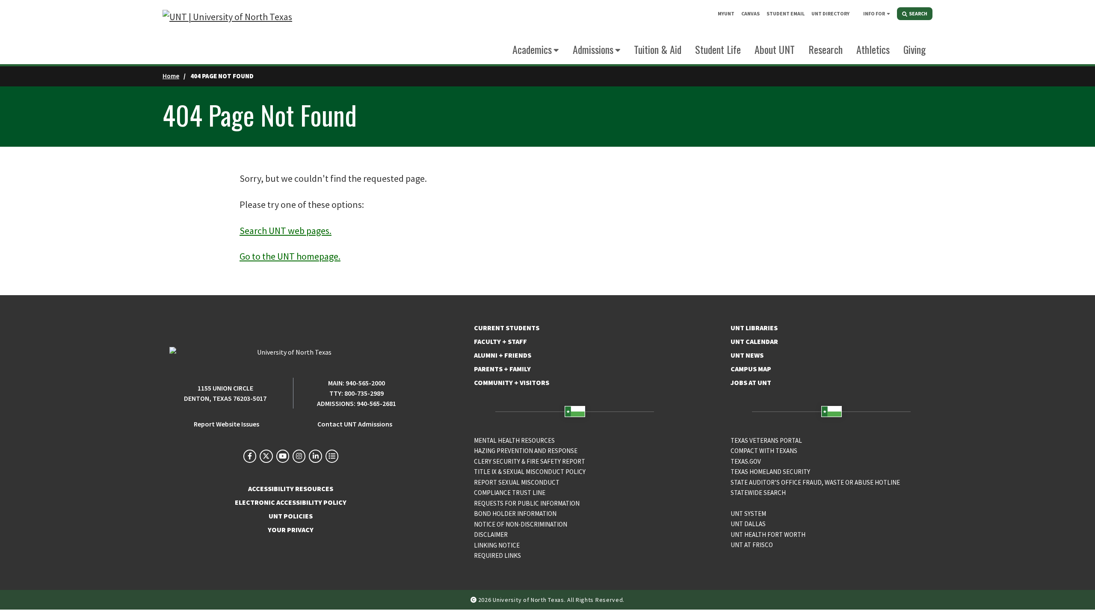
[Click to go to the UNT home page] (227, 32)
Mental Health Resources (514, 440)
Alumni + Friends (502, 355)
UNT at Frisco (752, 545)
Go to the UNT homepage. (290, 256)
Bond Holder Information (515, 513)
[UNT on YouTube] (282, 456)
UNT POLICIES (291, 516)
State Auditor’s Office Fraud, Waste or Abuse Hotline (815, 482)
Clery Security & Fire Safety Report (529, 461)
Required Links (497, 555)
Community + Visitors (511, 382)
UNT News (747, 355)
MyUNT (726, 13)
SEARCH (917, 13)
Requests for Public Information (527, 503)
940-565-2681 (376, 403)
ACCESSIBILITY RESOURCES (290, 488)
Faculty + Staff (500, 341)
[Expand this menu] (888, 13)
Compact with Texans (764, 451)
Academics (532, 49)
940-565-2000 (365, 383)
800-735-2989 (364, 393)
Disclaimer (491, 534)
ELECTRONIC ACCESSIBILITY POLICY (290, 502)
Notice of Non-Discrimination (520, 524)
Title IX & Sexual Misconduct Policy (530, 472)
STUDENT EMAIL (785, 13)
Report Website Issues (226, 424)
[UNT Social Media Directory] (332, 456)
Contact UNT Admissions (354, 424)
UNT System (748, 513)
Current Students (506, 327)
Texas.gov (746, 461)
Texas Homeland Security (770, 472)
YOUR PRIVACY (291, 529)
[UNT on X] (266, 456)
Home (171, 76)
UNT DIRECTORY (830, 13)
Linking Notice (497, 545)
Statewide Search (758, 493)
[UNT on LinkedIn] (315, 456)
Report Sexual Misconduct (516, 482)
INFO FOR (874, 13)
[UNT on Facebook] (249, 456)
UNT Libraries (754, 327)
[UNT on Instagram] (299, 456)
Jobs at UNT (751, 382)
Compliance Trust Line (509, 493)
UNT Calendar (754, 341)
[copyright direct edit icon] (474, 600)
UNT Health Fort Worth (768, 534)
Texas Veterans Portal (766, 440)
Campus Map (751, 368)
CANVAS (750, 13)
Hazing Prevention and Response (525, 451)
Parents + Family (502, 368)
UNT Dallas (748, 524)
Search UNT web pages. (285, 231)
